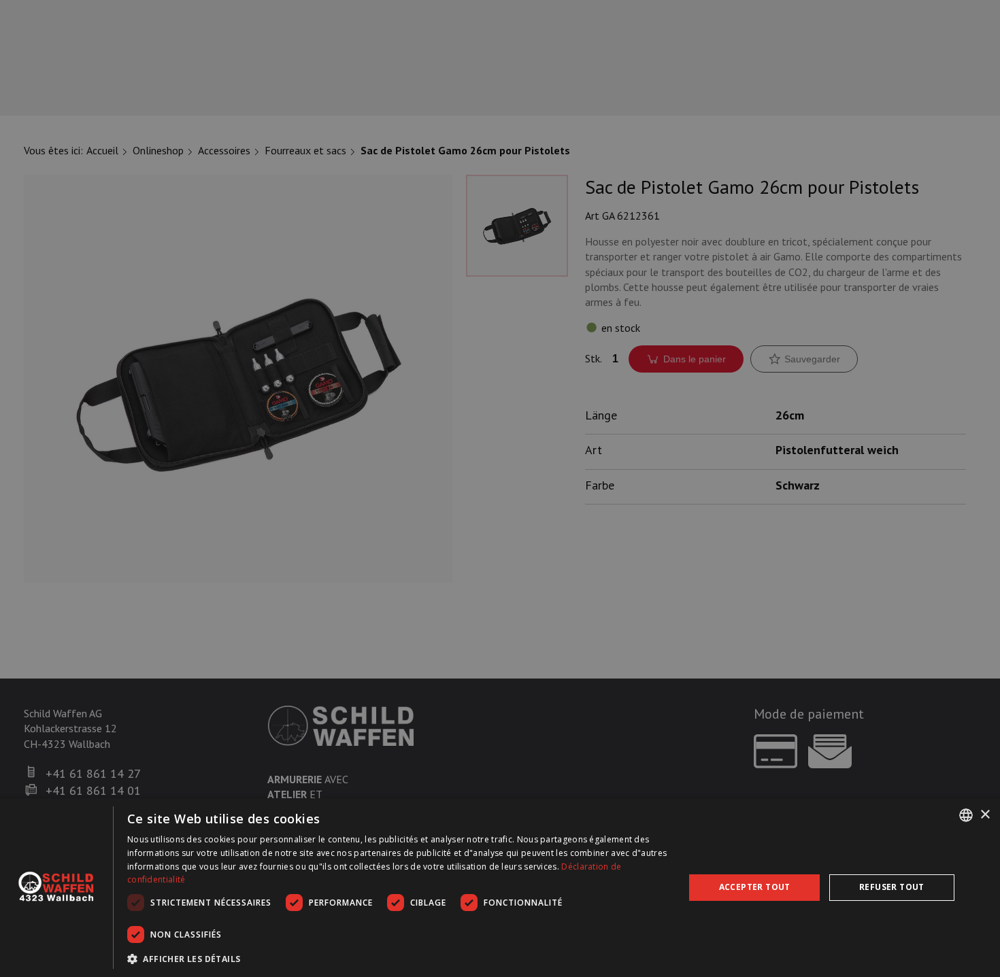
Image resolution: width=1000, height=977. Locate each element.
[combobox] (966, 815)
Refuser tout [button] (891, 887)
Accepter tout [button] (754, 887)
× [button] (985, 814)
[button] (397, 958)
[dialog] (500, 887)
